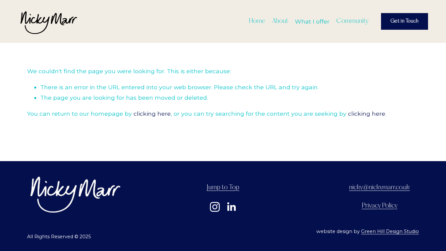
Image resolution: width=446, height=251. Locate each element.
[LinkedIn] (231, 207)
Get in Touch (404, 21)
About (280, 21)
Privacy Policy (379, 206)
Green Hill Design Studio (390, 231)
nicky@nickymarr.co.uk (379, 187)
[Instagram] (215, 207)
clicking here (152, 113)
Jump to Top (223, 187)
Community (352, 21)
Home (257, 21)
